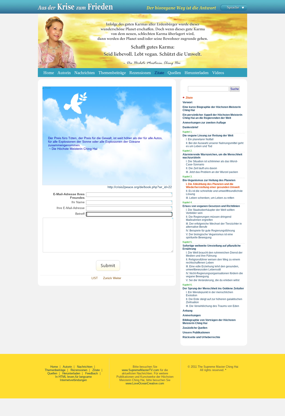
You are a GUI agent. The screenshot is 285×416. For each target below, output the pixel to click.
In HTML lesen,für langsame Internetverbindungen (73, 378)
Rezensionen (79, 370)
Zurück (107, 278)
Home (48, 72)
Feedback (91, 373)
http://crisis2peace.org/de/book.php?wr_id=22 (140, 187)
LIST (95, 278)
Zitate (96, 370)
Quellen (52, 373)
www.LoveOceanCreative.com (145, 383)
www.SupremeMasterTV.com (140, 370)
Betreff (80, 213)
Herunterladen (71, 373)
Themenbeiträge (55, 370)
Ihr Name (78, 202)
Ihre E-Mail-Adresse (71, 208)
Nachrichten (84, 366)
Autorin (67, 366)
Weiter (117, 278)
